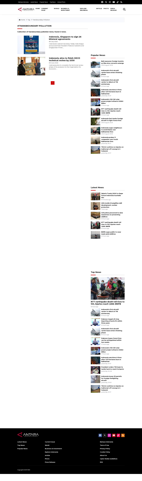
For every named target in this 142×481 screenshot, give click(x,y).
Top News (53, 2)
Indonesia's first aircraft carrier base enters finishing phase (111, 72)
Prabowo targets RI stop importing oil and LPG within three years (111, 321)
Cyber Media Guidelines (108, 459)
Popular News (44, 2)
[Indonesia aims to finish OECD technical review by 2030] (31, 66)
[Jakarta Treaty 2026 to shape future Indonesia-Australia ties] (95, 196)
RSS (101, 462)
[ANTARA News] (26, 9)
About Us (103, 455)
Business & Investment (65, 9)
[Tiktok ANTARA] (118, 2)
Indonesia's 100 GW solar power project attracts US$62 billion (112, 101)
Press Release (113, 9)
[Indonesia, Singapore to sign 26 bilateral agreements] (31, 45)
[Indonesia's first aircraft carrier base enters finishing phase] (95, 73)
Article (99, 8)
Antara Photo (61, 2)
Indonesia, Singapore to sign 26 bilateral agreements (65, 38)
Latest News (34, 2)
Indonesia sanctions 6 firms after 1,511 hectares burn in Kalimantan (111, 92)
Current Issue (44, 9)
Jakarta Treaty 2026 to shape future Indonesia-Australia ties (112, 195)
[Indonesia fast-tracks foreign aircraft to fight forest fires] (95, 121)
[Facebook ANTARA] (102, 2)
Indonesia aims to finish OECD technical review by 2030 (64, 59)
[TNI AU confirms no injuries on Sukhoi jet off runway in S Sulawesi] (95, 150)
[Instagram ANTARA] (110, 2)
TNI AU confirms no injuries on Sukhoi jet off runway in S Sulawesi (112, 149)
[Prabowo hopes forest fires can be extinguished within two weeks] (95, 341)
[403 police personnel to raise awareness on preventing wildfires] (95, 215)
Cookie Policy (105, 452)
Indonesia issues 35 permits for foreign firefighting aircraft (111, 378)
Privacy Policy (105, 449)
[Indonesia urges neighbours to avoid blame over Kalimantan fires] (95, 130)
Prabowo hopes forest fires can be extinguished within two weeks (111, 340)
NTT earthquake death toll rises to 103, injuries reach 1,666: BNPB (111, 111)
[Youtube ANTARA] (114, 2)
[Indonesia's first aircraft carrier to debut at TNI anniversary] (95, 83)
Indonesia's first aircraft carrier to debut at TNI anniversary (110, 82)
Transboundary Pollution (41, 20)
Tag (28, 20)
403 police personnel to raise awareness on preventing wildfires (112, 215)
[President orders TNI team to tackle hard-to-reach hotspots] (95, 370)
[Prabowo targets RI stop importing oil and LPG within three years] (95, 322)
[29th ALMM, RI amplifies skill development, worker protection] (95, 206)
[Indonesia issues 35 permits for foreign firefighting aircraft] (95, 379)
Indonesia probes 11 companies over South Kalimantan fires (109, 139)
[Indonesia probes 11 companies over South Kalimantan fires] (95, 140)
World (56, 8)
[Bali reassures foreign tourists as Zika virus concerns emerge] (95, 64)
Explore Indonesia (84, 9)
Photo (106, 8)
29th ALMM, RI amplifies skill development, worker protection (111, 205)
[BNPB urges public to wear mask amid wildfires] (95, 235)
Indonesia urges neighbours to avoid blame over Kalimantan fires (111, 130)
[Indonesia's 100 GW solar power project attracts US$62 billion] (95, 102)
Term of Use (104, 445)
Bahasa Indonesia (23, 2)
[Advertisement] (108, 38)
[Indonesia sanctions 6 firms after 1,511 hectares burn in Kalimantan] (95, 92)
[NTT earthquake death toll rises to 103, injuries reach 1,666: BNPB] (95, 112)
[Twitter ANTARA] (106, 2)
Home (38, 8)
